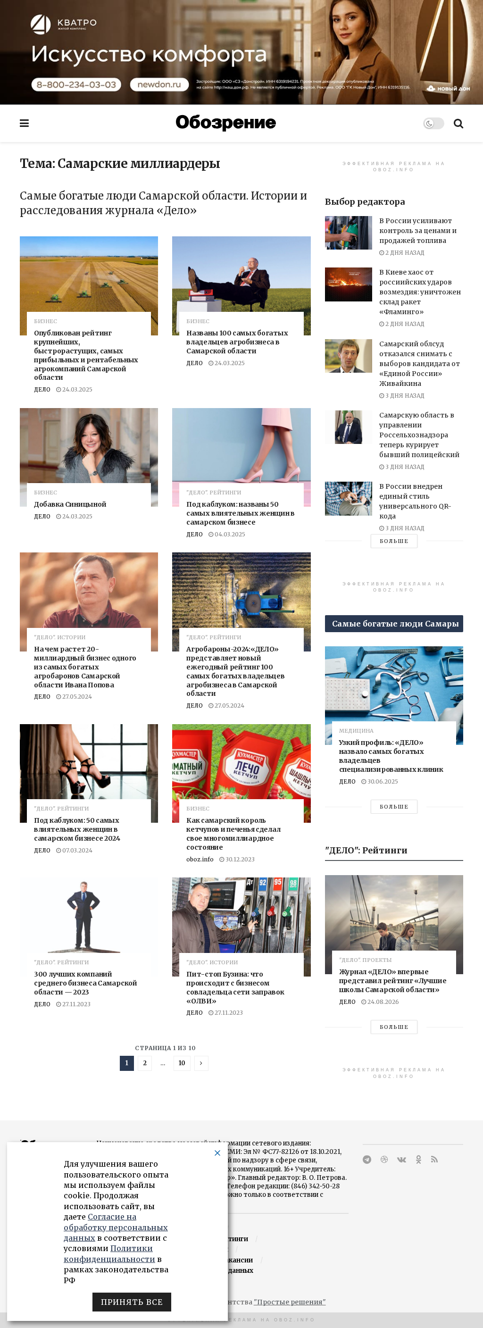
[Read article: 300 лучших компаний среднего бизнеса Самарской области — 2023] (89, 927)
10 (182, 1063)
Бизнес (45, 321)
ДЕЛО (42, 389)
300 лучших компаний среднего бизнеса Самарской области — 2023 (85, 983)
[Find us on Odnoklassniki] (419, 1159)
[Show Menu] (24, 123)
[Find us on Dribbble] (384, 1159)
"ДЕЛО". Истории (59, 637)
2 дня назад (404, 252)
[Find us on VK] (401, 1159)
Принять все (132, 1302)
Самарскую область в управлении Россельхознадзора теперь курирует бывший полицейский (419, 435)
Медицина (356, 731)
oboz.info (200, 859)
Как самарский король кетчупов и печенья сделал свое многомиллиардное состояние (233, 834)
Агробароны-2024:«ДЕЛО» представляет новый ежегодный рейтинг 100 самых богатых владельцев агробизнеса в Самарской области (235, 671)
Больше (394, 541)
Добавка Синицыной (70, 504)
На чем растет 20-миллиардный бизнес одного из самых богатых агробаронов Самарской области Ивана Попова (85, 667)
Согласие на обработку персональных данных (116, 1227)
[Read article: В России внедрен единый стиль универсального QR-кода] (348, 498)
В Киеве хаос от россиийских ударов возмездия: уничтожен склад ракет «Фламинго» (420, 292)
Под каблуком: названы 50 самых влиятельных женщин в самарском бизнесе (240, 513)
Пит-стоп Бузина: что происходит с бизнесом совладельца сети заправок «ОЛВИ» (235, 987)
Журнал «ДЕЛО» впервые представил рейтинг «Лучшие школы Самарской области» (393, 981)
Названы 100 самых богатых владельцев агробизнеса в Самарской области (237, 342)
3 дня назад (404, 395)
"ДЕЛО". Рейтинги (213, 492)
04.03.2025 (229, 534)
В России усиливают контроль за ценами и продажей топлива (418, 231)
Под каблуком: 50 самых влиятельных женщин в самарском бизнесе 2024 (77, 829)
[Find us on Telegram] (367, 1159)
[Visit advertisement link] (241, 52)
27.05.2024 (76, 696)
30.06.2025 (382, 781)
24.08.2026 (382, 1001)
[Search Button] (458, 123)
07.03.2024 (76, 850)
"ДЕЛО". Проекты (365, 960)
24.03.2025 (76, 389)
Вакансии (236, 1260)
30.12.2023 (239, 859)
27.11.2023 (76, 1004)
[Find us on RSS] (434, 1159)
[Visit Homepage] (226, 123)
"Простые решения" (290, 1302)
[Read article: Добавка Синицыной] (89, 457)
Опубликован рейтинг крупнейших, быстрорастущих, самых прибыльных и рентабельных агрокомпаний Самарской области (86, 355)
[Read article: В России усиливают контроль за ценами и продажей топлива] (348, 233)
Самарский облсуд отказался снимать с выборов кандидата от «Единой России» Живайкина (419, 364)
